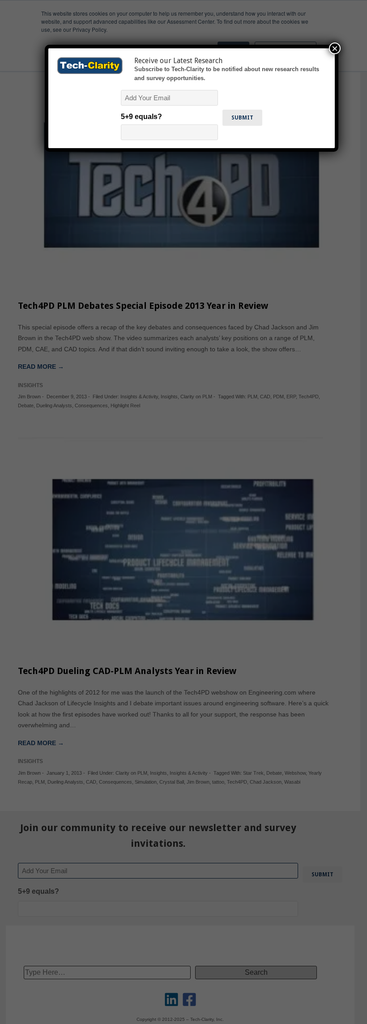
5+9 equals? (141, 116)
